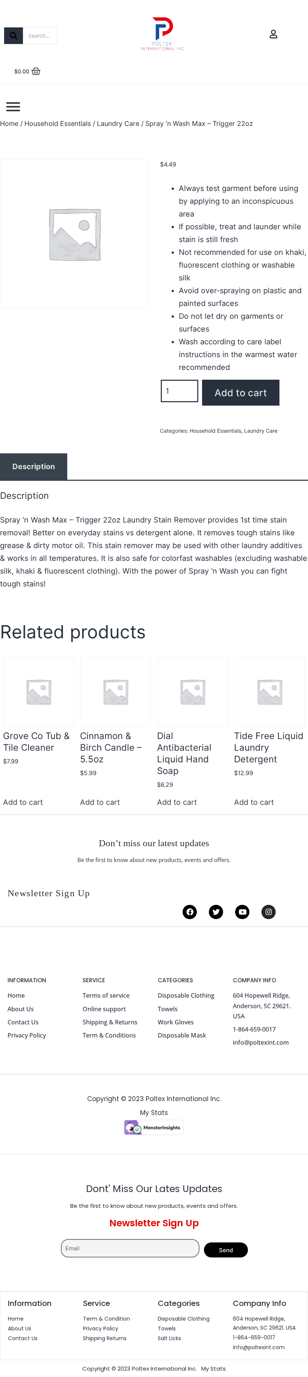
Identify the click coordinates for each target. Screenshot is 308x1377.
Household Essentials (57, 123)
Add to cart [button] (23, 802)
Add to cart (240, 392)
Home (9, 123)
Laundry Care (118, 123)
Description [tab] (33, 466)
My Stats (154, 1112)
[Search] (13, 35)
